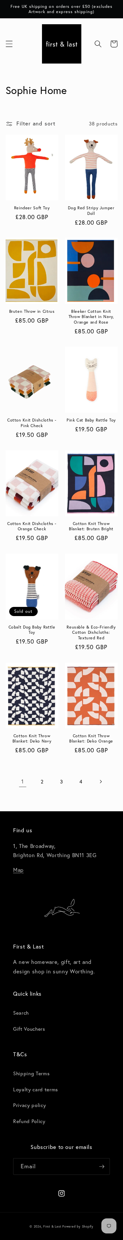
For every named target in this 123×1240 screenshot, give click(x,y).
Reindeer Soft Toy (32, 207)
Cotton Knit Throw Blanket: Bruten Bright (91, 526)
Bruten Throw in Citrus (32, 311)
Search (21, 1012)
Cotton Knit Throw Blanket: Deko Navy (31, 738)
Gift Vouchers (29, 1028)
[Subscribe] (102, 1166)
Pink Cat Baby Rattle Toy (91, 420)
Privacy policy (29, 1105)
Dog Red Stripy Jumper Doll (91, 210)
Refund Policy (29, 1121)
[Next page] (100, 781)
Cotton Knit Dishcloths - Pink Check (31, 422)
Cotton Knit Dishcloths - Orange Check (31, 526)
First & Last (52, 1226)
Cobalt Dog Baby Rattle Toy (32, 629)
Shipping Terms (31, 1073)
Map (18, 870)
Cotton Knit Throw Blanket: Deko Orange (91, 738)
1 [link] (22, 781)
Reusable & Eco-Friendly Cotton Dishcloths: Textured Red (91, 632)
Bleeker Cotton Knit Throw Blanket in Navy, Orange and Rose (91, 317)
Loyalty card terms (35, 1089)
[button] (9, 44)
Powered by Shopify (77, 1226)
